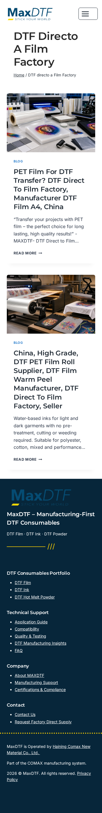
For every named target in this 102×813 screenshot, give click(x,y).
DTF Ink (22, 589)
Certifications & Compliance (40, 689)
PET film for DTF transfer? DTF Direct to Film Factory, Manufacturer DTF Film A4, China (49, 189)
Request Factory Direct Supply (43, 721)
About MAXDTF (29, 675)
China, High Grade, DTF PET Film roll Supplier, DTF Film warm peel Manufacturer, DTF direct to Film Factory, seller (46, 379)
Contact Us (25, 714)
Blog (18, 161)
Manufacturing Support (36, 682)
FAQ (19, 650)
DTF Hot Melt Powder (35, 597)
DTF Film (23, 582)
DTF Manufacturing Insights (40, 643)
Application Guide (31, 621)
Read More (28, 253)
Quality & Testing (30, 636)
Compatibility (27, 629)
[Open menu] (88, 14)
